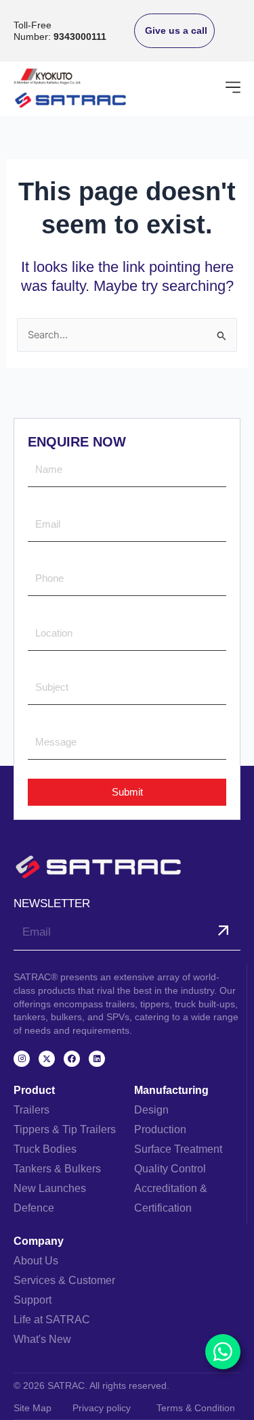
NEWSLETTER (52, 903)
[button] (233, 88)
